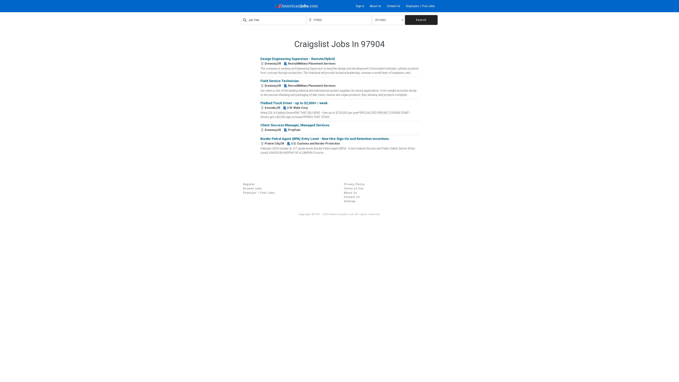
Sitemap (350, 201)
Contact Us (393, 6)
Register (249, 184)
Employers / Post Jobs (420, 6)
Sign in (360, 6)
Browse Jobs (252, 188)
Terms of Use (354, 188)
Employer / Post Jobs (259, 192)
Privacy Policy (354, 184)
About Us (375, 6)
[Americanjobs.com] (297, 6)
